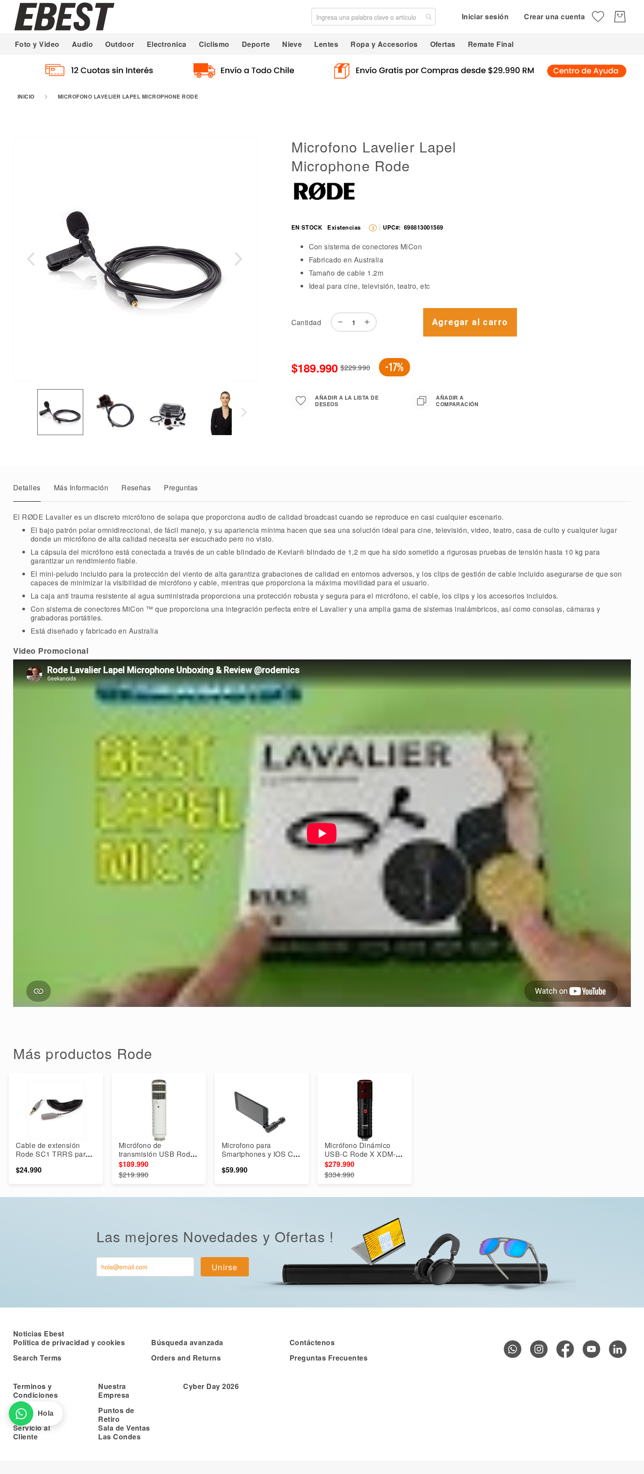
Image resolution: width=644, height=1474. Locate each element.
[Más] (369, 322)
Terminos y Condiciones (35, 1390)
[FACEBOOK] (565, 1349)
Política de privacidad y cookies (69, 1342)
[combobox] (373, 16)
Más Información (81, 487)
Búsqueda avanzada (187, 1342)
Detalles (27, 487)
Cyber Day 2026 (211, 1386)
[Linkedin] (617, 1349)
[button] (30, 258)
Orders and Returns (186, 1358)
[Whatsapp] (512, 1349)
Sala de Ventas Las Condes (124, 1432)
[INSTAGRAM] (539, 1349)
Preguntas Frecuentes (329, 1358)
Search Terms (37, 1358)
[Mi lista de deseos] (598, 16)
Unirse (225, 1266)
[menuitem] (37, 44)
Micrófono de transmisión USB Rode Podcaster (157, 1154)
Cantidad (306, 322)
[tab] (27, 490)
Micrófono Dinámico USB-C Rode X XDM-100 (360, 1154)
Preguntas (181, 487)
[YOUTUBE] (591, 1349)
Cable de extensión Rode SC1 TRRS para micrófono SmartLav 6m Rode (55, 1158)
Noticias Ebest (38, 1334)
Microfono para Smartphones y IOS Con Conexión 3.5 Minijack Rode (261, 1158)
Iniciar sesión (485, 16)
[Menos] (338, 322)
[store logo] (64, 16)
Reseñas (136, 487)
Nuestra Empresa (113, 1390)
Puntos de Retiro (116, 1414)
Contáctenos (312, 1342)
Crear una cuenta (554, 16)
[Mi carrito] (620, 16)
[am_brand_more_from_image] (56, 1110)
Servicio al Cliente (31, 1432)
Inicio (26, 96)
